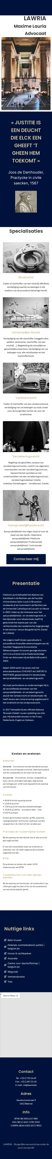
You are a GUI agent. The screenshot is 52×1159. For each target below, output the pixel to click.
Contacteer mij (26, 559)
